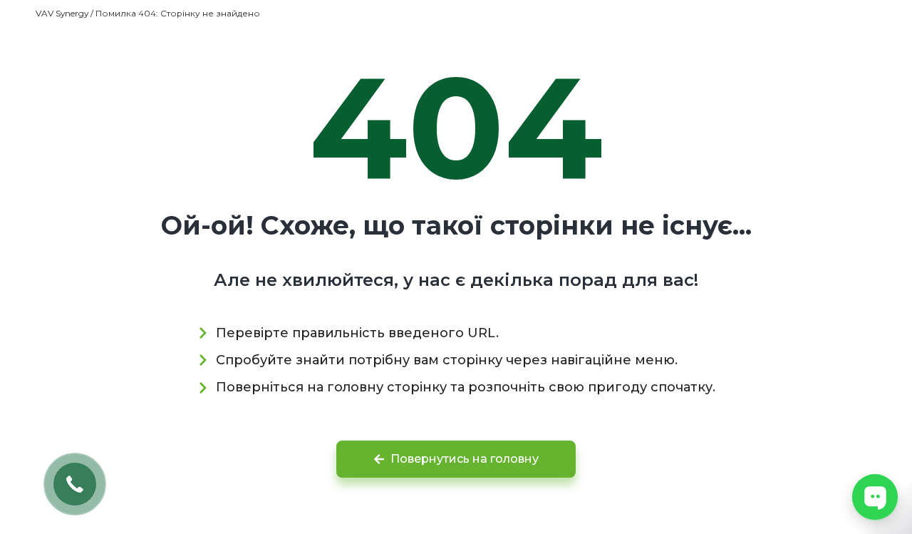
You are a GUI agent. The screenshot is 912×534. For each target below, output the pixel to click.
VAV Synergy (62, 13)
